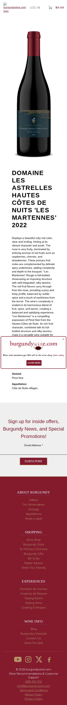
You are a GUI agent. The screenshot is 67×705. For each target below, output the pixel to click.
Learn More (34, 363)
